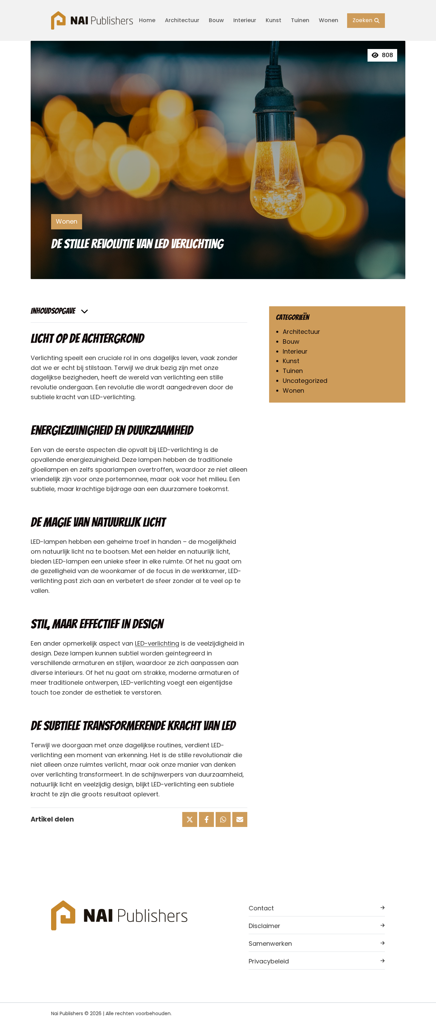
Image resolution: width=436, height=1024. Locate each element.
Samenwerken (270, 943)
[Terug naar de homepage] (92, 20)
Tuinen (300, 20)
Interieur (244, 20)
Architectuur (182, 20)
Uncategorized (305, 380)
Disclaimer (264, 926)
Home (147, 20)
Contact (261, 908)
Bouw (216, 20)
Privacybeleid (269, 961)
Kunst (273, 20)
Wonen (328, 20)
